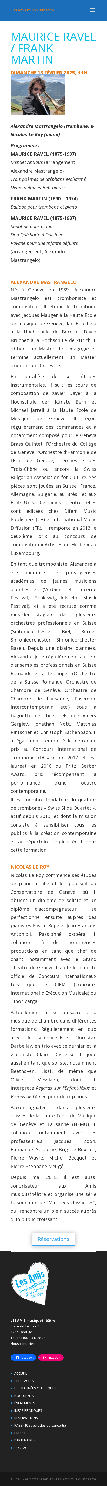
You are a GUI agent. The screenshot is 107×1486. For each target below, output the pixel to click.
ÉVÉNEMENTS (24, 1403)
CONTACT (21, 1447)
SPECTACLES (24, 1380)
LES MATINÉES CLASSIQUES (35, 1388)
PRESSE (20, 1432)
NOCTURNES (24, 1395)
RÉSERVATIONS (26, 1417)
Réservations (53, 1239)
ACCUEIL (20, 1373)
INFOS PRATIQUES (28, 1410)
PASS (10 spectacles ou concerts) (40, 1425)
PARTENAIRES (24, 1440)
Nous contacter (23, 1343)
